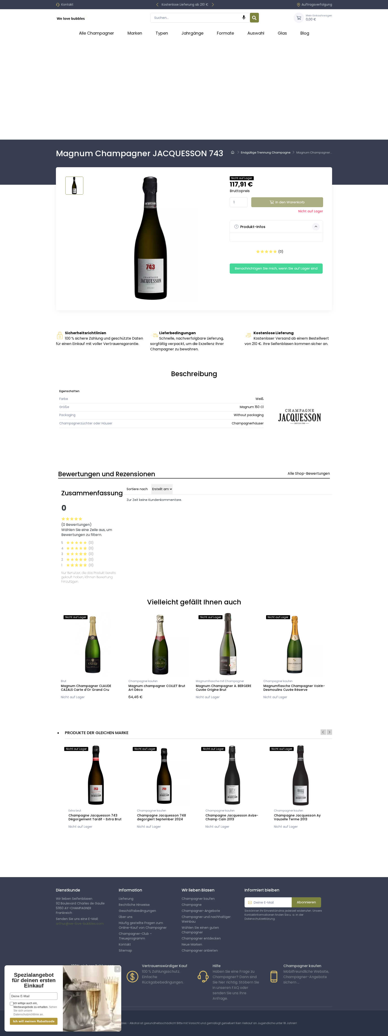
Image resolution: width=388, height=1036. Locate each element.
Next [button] (329, 732)
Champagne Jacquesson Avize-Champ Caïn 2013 (231, 817)
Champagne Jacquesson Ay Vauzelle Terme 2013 (297, 817)
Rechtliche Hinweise (134, 904)
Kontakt (67, 4)
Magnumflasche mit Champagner (220, 681)
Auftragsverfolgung (317, 4)
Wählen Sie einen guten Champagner (200, 930)
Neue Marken (192, 944)
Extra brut (74, 810)
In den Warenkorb (290, 202)
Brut (63, 681)
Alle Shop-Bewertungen (309, 473)
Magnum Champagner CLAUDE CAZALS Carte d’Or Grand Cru (86, 688)
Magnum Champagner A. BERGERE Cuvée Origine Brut (223, 688)
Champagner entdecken (201, 938)
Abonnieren (306, 902)
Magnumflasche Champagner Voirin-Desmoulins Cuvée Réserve (294, 688)
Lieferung (126, 898)
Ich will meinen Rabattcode (34, 1021)
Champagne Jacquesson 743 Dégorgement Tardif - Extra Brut (94, 817)
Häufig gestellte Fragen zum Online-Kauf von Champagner (143, 925)
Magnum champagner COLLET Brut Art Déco (156, 688)
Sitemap (125, 950)
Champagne (192, 904)
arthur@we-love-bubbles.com (80, 923)
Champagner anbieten (200, 950)
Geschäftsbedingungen (137, 911)
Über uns (125, 917)
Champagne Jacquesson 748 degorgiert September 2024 (161, 817)
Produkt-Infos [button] (252, 226)
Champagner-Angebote (201, 911)
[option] (96, 787)
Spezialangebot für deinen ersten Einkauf (34, 980)
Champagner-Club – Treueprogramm (135, 936)
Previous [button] (323, 732)
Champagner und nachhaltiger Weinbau (206, 919)
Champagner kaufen (143, 681)
